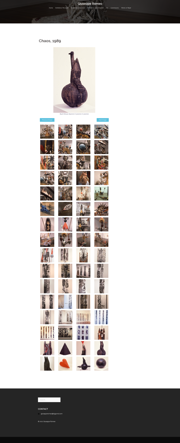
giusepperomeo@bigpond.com (51, 414)
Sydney (67, 440)
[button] (47, 120)
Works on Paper (126, 8)
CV (107, 8)
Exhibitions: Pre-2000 (61, 8)
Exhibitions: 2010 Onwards (96, 8)
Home (51, 8)
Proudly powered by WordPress (47, 440)
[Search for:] (49, 399)
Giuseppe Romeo (90, 3)
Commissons (115, 8)
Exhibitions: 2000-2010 (78, 8)
